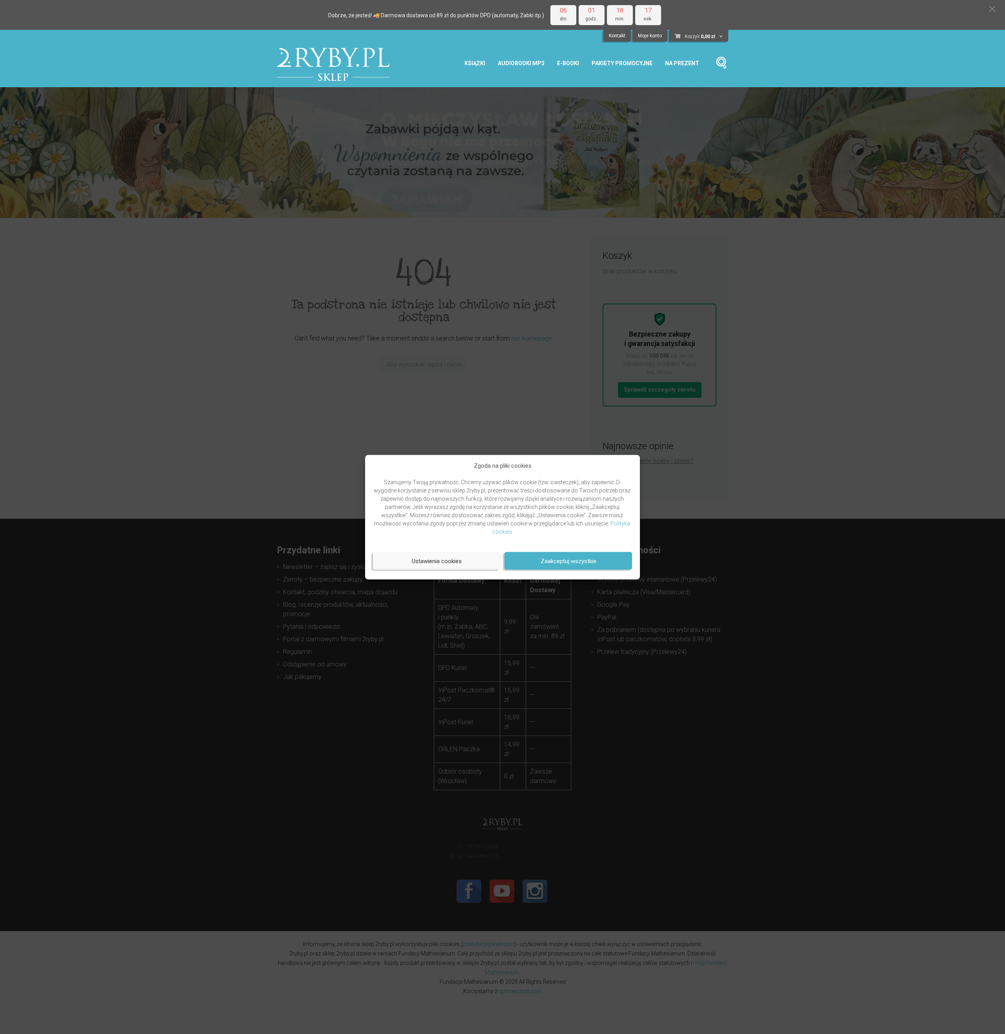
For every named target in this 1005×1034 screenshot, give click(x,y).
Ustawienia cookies (437, 560)
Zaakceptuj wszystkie (568, 560)
